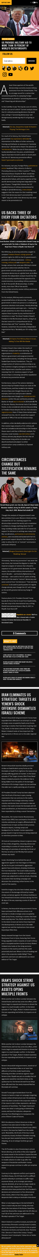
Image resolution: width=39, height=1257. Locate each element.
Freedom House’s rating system (19, 254)
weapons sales (24, 262)
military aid (12, 262)
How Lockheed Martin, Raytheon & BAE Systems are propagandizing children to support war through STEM (18, 648)
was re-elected (18, 402)
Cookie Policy (19, 1254)
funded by (16, 353)
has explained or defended (20, 139)
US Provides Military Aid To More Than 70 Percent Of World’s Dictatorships (17, 45)
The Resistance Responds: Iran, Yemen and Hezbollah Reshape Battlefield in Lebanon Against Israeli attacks (16, 670)
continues (5, 585)
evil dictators (7, 149)
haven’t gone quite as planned (12, 160)
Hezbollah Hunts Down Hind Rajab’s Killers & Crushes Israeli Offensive (17, 663)
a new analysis (27, 190)
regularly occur (7, 412)
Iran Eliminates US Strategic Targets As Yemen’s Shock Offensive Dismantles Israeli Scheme (19, 703)
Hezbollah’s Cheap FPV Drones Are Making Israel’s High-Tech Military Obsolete (19, 678)
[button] (34, 2)
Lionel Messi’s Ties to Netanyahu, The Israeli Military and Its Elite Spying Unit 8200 (17, 656)
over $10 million (24, 434)
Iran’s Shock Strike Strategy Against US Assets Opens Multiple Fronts (18, 986)
